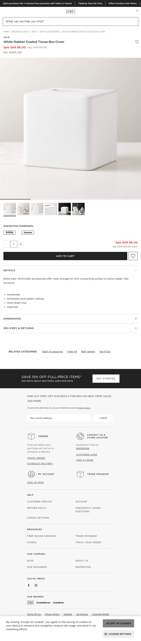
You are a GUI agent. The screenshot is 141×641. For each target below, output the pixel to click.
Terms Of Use (34, 614)
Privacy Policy (84, 408)
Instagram (35, 585)
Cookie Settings (38, 518)
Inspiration (83, 567)
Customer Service (39, 501)
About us (81, 560)
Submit (103, 418)
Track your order (88, 542)
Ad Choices (82, 614)
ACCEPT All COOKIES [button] (118, 623)
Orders (43, 436)
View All (72, 351)
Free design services (41, 536)
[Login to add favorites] (137, 42)
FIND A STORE (84, 460)
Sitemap (68, 614)
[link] (9, 11)
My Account (46, 474)
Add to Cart (65, 256)
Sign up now (35, 482)
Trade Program (98, 474)
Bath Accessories (52, 351)
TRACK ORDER (36, 458)
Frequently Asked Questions (88, 510)
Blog (30, 560)
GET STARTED (106, 378)
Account (81, 501)
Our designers (37, 567)
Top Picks (104, 351)
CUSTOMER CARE (86, 454)
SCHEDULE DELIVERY (40, 463)
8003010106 (82, 448)
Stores (32, 542)
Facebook (28, 585)
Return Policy (37, 508)
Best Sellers (88, 351)
